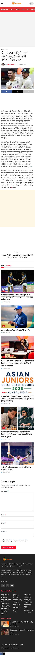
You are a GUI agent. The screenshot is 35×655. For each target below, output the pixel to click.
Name (3, 515)
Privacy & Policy (13, 644)
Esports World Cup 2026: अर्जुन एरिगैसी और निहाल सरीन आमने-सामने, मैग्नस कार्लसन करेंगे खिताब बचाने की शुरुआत (16, 434)
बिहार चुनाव (15, 607)
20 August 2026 (6, 332)
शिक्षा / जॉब (26, 610)
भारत (12, 9)
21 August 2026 (6, 302)
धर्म (13, 597)
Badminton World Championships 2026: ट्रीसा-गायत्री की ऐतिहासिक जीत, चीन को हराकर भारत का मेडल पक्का (17, 297)
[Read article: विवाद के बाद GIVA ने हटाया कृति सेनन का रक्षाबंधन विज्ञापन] (5, 632)
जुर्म (27, 9)
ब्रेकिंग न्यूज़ (15, 610)
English (3, 595)
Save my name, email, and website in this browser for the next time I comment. (15, 541)
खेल (23, 9)
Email (3, 523)
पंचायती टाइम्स (4, 9)
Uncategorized (6, 599)
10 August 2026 (6, 472)
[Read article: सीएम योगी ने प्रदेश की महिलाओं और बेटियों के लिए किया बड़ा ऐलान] (5, 624)
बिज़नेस (14, 605)
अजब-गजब (4, 603)
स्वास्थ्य (26, 613)
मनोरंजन (26, 597)
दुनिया (14, 595)
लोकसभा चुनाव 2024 (27, 605)
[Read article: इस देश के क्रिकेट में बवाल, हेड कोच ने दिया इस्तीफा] (17, 316)
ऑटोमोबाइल (4, 606)
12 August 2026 (6, 403)
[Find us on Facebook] (3, 585)
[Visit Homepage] (16, 3)
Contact (22, 644)
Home (2, 49)
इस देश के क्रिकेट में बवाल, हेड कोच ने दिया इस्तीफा (15, 330)
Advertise (4, 644)
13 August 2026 (6, 368)
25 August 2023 (22, 64)
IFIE (2, 597)
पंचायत (17, 9)
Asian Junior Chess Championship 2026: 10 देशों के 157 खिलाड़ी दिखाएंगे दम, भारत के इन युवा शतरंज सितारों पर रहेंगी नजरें (17, 398)
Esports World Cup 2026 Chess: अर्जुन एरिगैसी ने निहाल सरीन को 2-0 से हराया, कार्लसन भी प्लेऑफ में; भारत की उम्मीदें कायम (17, 363)
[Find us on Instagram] (7, 585)
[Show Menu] (2, 3)
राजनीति (26, 600)
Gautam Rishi (11, 64)
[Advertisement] (17, 29)
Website (3, 531)
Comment (5, 491)
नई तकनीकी (15, 600)
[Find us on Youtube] (12, 585)
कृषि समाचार (4, 608)
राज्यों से (33, 9)
